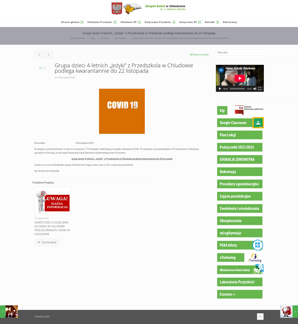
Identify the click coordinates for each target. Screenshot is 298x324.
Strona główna (77, 38)
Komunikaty (120, 38)
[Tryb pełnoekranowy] (259, 88)
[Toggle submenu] (82, 22)
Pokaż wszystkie (200, 54)
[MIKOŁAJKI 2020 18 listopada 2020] (289, 311)
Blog (92, 38)
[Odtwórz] (219, 88)
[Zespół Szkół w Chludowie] (149, 8)
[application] (240, 78)
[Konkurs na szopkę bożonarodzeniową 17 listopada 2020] (9, 311)
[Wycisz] (254, 88)
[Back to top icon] (260, 316)
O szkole (104, 38)
